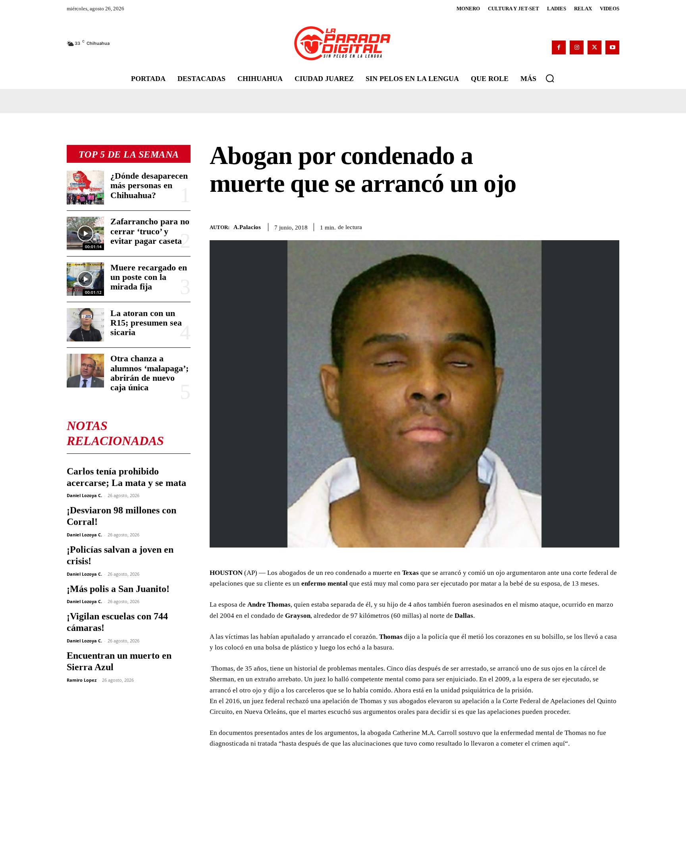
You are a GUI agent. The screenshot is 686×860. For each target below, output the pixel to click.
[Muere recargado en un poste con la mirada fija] (85, 279)
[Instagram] (577, 47)
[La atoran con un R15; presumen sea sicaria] (85, 324)
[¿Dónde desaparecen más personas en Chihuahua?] (85, 187)
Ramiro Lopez (81, 680)
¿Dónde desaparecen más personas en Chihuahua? (149, 185)
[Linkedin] (593, 225)
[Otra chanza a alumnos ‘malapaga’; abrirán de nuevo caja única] (85, 370)
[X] (594, 47)
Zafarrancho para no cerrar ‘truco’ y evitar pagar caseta (149, 230)
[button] (549, 78)
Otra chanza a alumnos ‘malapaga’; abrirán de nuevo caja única (149, 372)
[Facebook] (559, 47)
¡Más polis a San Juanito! (118, 589)
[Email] (611, 225)
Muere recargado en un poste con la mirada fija (148, 276)
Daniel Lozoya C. (84, 495)
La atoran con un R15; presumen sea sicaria (146, 322)
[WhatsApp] (575, 225)
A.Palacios (247, 227)
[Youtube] (612, 47)
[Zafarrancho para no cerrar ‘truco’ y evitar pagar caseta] (85, 233)
